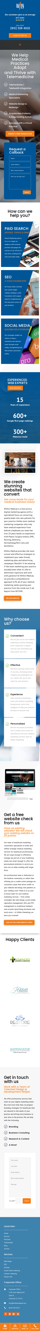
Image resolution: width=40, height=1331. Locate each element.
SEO (5, 1264)
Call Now (35, 1329)
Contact (7, 1249)
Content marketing (10, 1274)
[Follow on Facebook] (5, 1314)
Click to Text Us (20, 35)
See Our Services (12, 598)
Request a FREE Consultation (20, 134)
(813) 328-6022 (20, 28)
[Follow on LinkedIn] (18, 1314)
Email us (25, 1329)
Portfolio (7, 1239)
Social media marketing (12, 1270)
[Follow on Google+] (13, 1314)
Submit (26, 192)
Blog (5, 1246)
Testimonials (8, 1242)
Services (15, 1329)
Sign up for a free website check (19, 922)
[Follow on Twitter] (9, 1314)
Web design (8, 1261)
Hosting (6, 1267)
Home (5, 1329)
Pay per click (8, 1277)
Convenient (17, 635)
